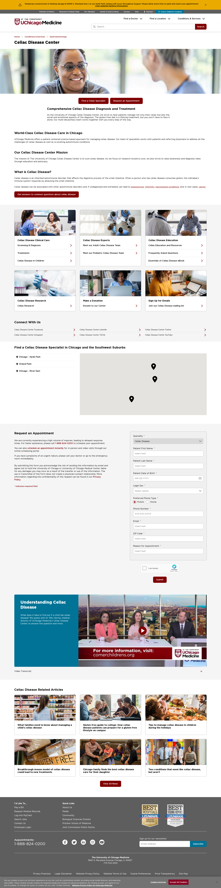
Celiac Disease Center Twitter (158, 330)
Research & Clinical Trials (69, 12)
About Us (67, 807)
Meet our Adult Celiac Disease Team (101, 245)
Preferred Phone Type (144, 498)
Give (137, 12)
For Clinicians (89, 12)
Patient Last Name (142, 461)
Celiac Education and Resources (165, 245)
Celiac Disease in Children (31, 261)
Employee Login (22, 827)
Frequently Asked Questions (163, 253)
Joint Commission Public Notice (78, 827)
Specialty (138, 436)
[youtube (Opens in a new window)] (101, 842)
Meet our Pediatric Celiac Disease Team (103, 253)
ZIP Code (137, 533)
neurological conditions (167, 187)
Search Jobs (20, 819)
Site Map (183, 874)
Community (68, 815)
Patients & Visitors (46, 12)
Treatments (23, 253)
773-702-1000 (110, 863)
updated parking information (114, 6)
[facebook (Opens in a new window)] (65, 842)
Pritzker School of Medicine (76, 823)
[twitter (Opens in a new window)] (74, 842)
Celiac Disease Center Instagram (28, 335)
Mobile (140, 502)
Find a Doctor (131, 18)
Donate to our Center (94, 306)
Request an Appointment (126, 101)
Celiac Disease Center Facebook (28, 330)
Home (153, 502)
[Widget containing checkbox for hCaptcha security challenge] (160, 568)
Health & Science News (109, 12)
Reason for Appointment (146, 546)
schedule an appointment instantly (45, 448)
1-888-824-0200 (64, 443)
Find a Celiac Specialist (93, 101)
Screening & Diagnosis (29, 245)
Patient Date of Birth (144, 473)
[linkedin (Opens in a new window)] (83, 842)
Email (136, 521)
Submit (159, 579)
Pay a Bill (19, 807)
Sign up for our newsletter (153, 838)
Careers (127, 12)
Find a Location (158, 18)
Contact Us (20, 823)
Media (65, 811)
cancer (202, 187)
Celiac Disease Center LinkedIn (93, 330)
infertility (149, 187)
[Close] (217, 882)
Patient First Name (143, 448)
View (97, 6)
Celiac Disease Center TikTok (92, 335)
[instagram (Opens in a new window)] (92, 842)
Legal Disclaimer (63, 874)
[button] (154, 379)
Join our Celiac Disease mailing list (166, 306)
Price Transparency (165, 874)
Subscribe (198, 844)
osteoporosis (137, 187)
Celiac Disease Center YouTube (159, 335)
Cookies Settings (158, 882)
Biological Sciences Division (76, 819)
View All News (110, 784)
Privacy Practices (42, 874)
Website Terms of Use (114, 874)
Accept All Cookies (178, 882)
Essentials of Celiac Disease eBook (166, 261)
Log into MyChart (23, 815)
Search (200, 26)
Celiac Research (26, 306)
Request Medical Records (27, 811)
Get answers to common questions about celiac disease (47, 194)
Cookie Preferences (140, 874)
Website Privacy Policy (87, 874)
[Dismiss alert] (206, 5)
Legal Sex (138, 485)
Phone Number (141, 509)
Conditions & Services (189, 18)
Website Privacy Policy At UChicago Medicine (92, 885)
